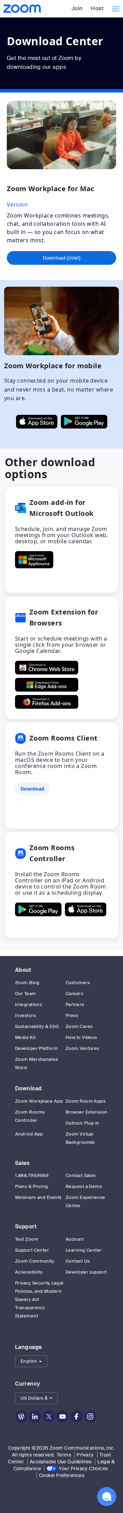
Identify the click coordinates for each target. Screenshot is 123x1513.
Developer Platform (36, 1048)
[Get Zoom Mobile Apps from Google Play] (84, 421)
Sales (22, 1163)
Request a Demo (84, 1186)
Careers (74, 993)
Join (77, 8)
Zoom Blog (27, 982)
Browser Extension (87, 1112)
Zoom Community (34, 1261)
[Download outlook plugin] (34, 560)
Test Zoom (26, 1239)
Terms (64, 1455)
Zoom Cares (79, 1026)
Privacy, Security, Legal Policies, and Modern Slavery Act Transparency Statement (39, 1299)
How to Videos (81, 1037)
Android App (29, 1134)
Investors (25, 1015)
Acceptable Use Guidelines (61, 1462)
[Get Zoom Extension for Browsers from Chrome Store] (46, 667)
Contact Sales (81, 1175)
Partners (75, 1004)
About (23, 969)
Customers (78, 982)
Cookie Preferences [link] (61, 1475)
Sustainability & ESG (37, 1026)
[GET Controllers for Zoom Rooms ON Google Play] (38, 909)
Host (97, 8)
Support (26, 1226)
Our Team (25, 993)
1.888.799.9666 (32, 1175)
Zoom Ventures (82, 1048)
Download (28, 1088)
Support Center (32, 1250)
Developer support (86, 1272)
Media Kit (25, 1037)
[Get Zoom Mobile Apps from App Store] (36, 421)
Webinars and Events (38, 1197)
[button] (31, 1361)
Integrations (28, 1004)
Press (72, 1015)
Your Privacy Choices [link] (83, 1468)
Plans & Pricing (31, 1186)
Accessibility (29, 1272)
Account (75, 1239)
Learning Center (84, 1250)
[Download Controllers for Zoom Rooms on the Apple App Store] (85, 909)
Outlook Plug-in (82, 1123)
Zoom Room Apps (86, 1101)
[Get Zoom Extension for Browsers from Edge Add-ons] (46, 684)
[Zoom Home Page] (21, 8)
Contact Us (78, 1261)
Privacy (85, 1455)
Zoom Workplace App (39, 1101)
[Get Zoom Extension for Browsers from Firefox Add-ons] (46, 701)
